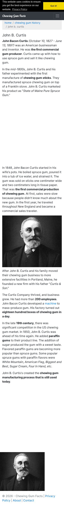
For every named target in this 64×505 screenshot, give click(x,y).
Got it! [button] (53, 6)
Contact (28, 500)
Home (8, 22)
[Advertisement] (32, 132)
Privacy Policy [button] (19, 9)
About (17, 500)
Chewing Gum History (27, 22)
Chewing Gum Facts (13, 16)
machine (50, 303)
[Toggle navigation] (57, 16)
